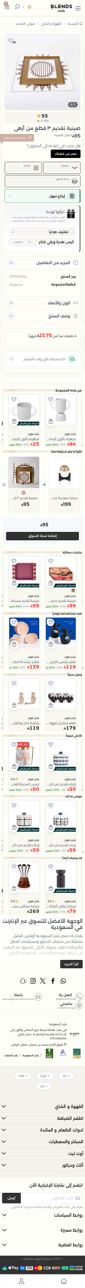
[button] (78, 7)
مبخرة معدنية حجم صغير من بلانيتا (64, 498)
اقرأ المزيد (71, 964)
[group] (42, 72)
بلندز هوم (70, 434)
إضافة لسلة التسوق (42, 536)
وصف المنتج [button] (59, 316)
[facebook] (53, 982)
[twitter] (43, 982)
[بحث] (16, 7)
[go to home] (63, 1282)
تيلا (64, 1075)
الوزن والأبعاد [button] (59, 303)
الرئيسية (73, 23)
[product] (61, 410)
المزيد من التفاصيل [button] (53, 263)
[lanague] (26, 7)
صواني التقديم (25, 23)
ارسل (11, 1198)
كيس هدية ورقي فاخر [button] (56, 242)
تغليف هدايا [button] (58, 232)
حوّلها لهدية (55, 211)
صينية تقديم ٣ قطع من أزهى (24, 498)
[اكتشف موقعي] (11, 359)
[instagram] (33, 982)
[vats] (77, 1055)
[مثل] (50, 399)
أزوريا (43, 1075)
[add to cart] (51, 422)
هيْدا (21, 1075)
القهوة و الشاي (51, 23)
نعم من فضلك (65, 154)
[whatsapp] (63, 982)
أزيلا (42, 1086)
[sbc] (63, 1055)
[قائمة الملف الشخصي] (21, 1282)
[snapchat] (23, 982)
